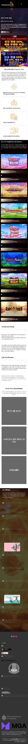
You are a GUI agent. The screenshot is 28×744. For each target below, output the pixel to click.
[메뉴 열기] (21, 4)
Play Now (7, 32)
